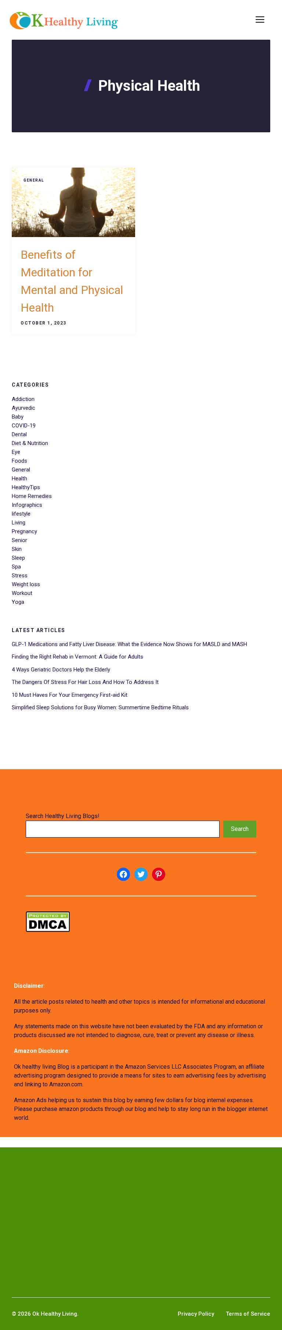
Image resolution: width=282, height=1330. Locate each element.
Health (19, 478)
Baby (18, 416)
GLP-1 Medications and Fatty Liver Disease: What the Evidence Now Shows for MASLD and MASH (129, 644)
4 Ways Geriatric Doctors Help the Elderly (61, 669)
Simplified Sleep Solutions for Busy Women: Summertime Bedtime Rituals (100, 707)
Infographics (27, 505)
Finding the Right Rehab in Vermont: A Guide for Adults (77, 656)
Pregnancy (24, 531)
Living (18, 522)
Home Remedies (32, 496)
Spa (16, 566)
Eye (16, 452)
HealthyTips (26, 487)
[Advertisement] (141, 1210)
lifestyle (21, 513)
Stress (20, 575)
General (34, 180)
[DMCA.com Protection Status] (48, 929)
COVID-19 (24, 425)
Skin (17, 549)
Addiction (23, 399)
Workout (22, 593)
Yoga (18, 602)
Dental (19, 434)
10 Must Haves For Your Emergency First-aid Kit (69, 695)
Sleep (18, 558)
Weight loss (26, 584)
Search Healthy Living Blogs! (63, 816)
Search (240, 828)
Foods (19, 461)
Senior (19, 540)
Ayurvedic (23, 408)
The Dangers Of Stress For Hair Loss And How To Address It (85, 682)
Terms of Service (248, 1314)
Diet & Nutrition (30, 443)
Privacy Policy (196, 1314)
